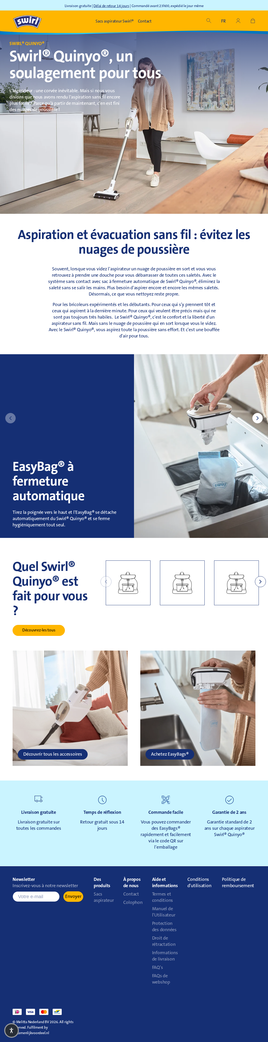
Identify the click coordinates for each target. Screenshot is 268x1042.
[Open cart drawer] (253, 21)
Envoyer (73, 896)
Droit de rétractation (164, 941)
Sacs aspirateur (104, 897)
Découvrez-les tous (38, 630)
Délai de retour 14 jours (111, 6)
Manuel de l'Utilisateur (163, 912)
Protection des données (164, 926)
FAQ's (157, 967)
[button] (209, 21)
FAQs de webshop (161, 979)
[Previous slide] (10, 418)
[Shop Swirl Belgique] (28, 22)
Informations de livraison (165, 956)
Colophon (133, 903)
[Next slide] (257, 418)
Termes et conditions (162, 897)
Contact (131, 894)
